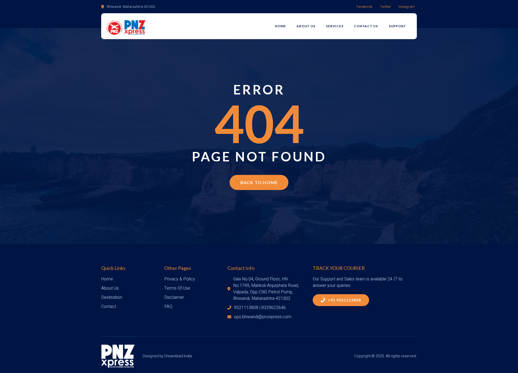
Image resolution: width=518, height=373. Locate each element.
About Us (306, 26)
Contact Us (366, 26)
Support (397, 26)
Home (280, 26)
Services (334, 26)
